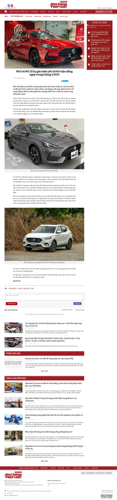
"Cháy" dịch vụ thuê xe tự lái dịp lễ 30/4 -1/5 (100, 65)
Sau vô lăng (63, 16)
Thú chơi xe (28, 16)
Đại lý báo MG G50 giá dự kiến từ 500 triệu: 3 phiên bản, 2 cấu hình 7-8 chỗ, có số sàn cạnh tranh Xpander (52, 339)
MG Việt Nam (26, 288)
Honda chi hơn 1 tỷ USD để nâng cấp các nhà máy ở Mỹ (49, 358)
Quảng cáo (109, 8)
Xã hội (42, 11)
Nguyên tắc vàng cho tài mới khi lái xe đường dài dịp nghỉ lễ (100, 50)
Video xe (55, 16)
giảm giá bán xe (13, 288)
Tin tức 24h (99, 473)
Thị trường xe (17, 16)
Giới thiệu (90, 473)
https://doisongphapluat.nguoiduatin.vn (14, 480)
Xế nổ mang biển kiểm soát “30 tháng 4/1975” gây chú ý (99, 34)
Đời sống (34, 11)
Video (75, 11)
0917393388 (10, 493)
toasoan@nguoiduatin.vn (12, 495)
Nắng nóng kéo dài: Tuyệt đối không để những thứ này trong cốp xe (101, 58)
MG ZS (19, 288)
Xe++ (58, 11)
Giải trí (51, 11)
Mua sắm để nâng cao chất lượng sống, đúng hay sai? (48, 432)
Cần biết (83, 11)
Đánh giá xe (37, 16)
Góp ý (104, 8)
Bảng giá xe (47, 16)
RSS (83, 473)
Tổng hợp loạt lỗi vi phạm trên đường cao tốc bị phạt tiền (100, 42)
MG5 (32, 288)
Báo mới (108, 473)
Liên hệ (99, 8)
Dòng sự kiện (99, 22)
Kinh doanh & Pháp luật (19, 11)
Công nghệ (66, 11)
